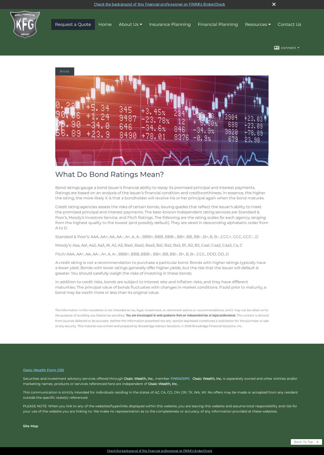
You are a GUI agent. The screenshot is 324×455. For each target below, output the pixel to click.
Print (64, 71)
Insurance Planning (170, 24)
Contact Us (289, 24)
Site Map (30, 426)
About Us (129, 24)
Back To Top (304, 442)
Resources (256, 24)
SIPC (186, 378)
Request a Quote (73, 24)
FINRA (176, 378)
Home (105, 24)
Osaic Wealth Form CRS (43, 370)
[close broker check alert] (274, 4)
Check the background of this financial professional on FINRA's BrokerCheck (159, 4)
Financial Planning (218, 24)
